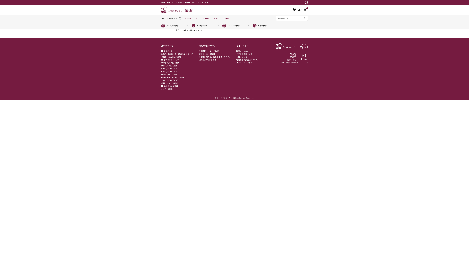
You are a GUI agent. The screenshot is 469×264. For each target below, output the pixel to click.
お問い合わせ (241, 57)
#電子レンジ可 (191, 18)
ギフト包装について (244, 54)
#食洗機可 (205, 18)
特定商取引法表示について (247, 60)
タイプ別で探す (172, 25)
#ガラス (217, 18)
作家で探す (262, 25)
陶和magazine (242, 51)
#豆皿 (227, 18)
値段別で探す (202, 25)
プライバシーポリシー (245, 62)
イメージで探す (233, 25)
